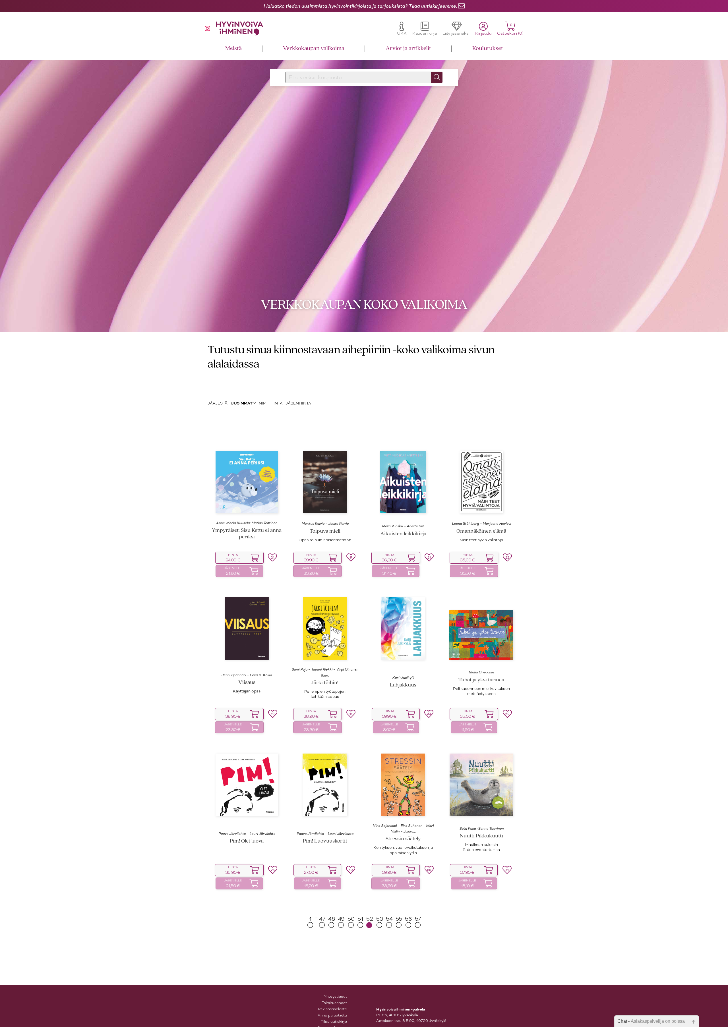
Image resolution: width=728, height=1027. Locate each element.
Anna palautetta (332, 1016)
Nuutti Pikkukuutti (481, 838)
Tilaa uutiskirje (334, 1023)
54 (389, 921)
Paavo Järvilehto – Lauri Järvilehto (246, 835)
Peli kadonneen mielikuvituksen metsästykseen (481, 693)
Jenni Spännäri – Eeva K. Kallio (247, 677)
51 (360, 921)
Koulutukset (487, 48)
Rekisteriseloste (332, 1010)
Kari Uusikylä (403, 679)
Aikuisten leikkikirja (403, 535)
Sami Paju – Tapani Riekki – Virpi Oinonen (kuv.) (324, 674)
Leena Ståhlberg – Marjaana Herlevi (481, 525)
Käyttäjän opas (247, 693)
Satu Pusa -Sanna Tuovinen (481, 830)
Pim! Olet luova (247, 843)
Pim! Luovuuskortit (325, 843)
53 (379, 921)
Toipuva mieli (325, 533)
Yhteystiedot (335, 998)
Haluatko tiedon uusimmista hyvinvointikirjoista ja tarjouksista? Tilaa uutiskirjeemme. (360, 6)
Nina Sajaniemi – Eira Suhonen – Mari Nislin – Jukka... (403, 830)
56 (408, 921)
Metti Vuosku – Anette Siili (403, 528)
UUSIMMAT (242, 405)
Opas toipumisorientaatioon (325, 541)
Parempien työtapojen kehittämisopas (325, 696)
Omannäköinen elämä (481, 533)
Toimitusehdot (334, 1004)
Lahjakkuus (403, 687)
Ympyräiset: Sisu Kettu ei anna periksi (247, 536)
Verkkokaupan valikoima (313, 48)
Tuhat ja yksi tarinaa (481, 682)
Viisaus (246, 684)
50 (351, 921)
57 (418, 921)
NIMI (263, 405)
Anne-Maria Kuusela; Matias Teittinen (246, 525)
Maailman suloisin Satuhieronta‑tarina (481, 849)
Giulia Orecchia (481, 674)
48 (331, 921)
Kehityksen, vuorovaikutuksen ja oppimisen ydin (403, 852)
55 (399, 921)
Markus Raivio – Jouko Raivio (325, 525)
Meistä (233, 48)
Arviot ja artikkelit (408, 48)
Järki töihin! (325, 685)
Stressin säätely (403, 841)
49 (341, 921)
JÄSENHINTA (298, 405)
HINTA (276, 405)
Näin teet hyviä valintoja (481, 541)
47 (322, 921)
